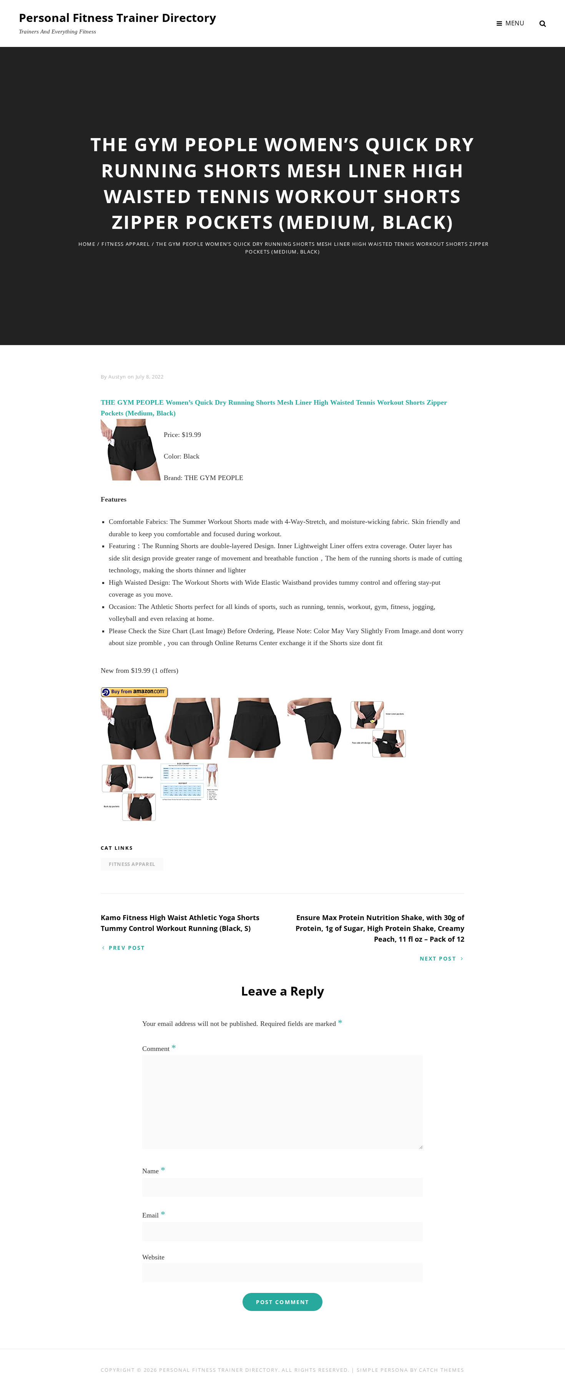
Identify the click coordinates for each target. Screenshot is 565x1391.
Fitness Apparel (125, 243)
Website (153, 1257)
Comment (159, 1048)
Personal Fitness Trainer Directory (117, 17)
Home (86, 243)
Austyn (117, 376)
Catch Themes (441, 1369)
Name (153, 1171)
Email (153, 1215)
